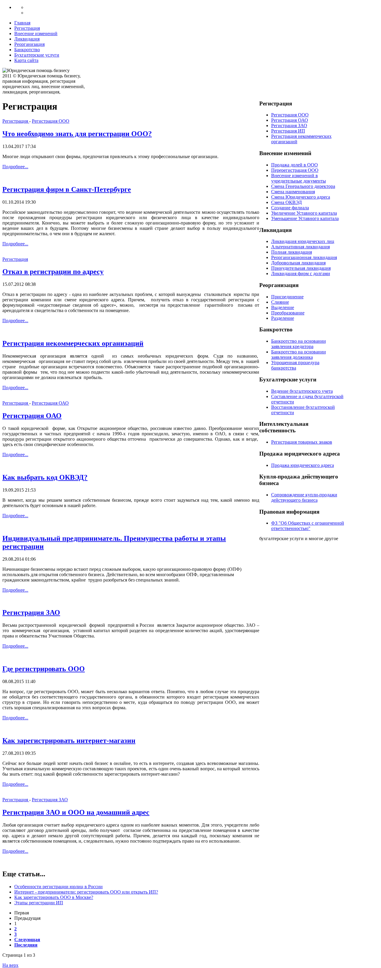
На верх (10, 965)
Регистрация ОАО (50, 403)
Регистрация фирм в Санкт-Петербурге (66, 189)
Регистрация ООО (50, 121)
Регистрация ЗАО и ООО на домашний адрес (75, 812)
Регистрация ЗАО (31, 612)
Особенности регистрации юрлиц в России (58, 886)
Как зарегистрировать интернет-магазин (68, 740)
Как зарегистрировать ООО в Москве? (53, 897)
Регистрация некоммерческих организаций (72, 343)
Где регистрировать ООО (43, 669)
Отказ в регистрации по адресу (53, 271)
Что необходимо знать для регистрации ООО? (77, 134)
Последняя (26, 944)
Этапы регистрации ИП (38, 902)
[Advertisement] (196, 81)
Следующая (27, 939)
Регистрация (15, 121)
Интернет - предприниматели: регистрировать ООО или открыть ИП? (86, 891)
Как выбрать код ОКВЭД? (45, 477)
